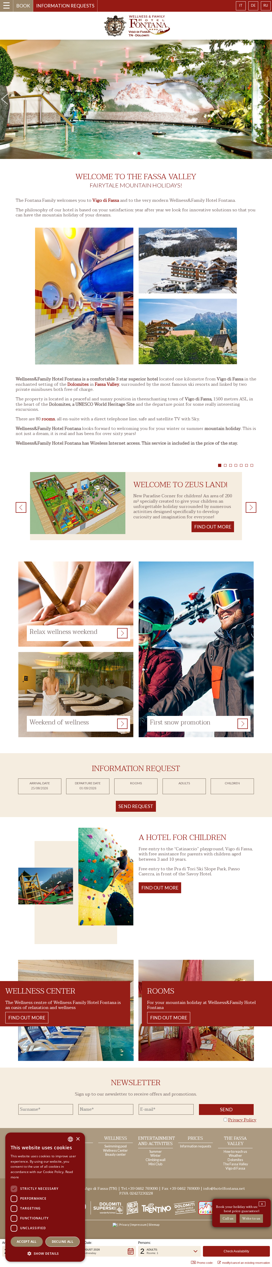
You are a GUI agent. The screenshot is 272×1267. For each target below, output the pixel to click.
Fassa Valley (107, 384)
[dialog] (45, 1197)
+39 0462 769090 (143, 1188)
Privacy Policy (242, 1120)
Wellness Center (115, 1150)
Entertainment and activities (156, 1141)
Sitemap (153, 1224)
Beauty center (115, 1154)
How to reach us (235, 1151)
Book (23, 6)
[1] (139, 153)
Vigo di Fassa (105, 200)
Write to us (251, 1218)
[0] (134, 153)
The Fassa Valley (235, 1141)
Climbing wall (155, 1160)
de (253, 5)
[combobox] (70, 1139)
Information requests (65, 6)
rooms (48, 419)
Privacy (124, 1224)
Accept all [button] (27, 1241)
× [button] (78, 1139)
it (241, 5)
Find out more (159, 888)
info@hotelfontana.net (224, 1188)
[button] (102, 1251)
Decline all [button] (62, 1241)
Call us (228, 1218)
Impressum (139, 1224)
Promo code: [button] (205, 1262)
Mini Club (155, 1164)
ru (266, 5)
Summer (155, 1151)
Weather (235, 1155)
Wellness (115, 1138)
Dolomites (78, 384)
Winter (155, 1155)
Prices (195, 1138)
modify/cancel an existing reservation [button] (246, 1262)
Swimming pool (115, 1146)
